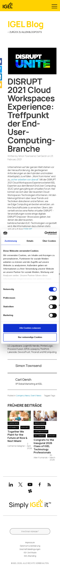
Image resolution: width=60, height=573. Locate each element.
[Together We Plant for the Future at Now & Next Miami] (19, 420)
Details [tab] (30, 241)
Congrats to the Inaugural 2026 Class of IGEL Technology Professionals (44, 446)
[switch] (53, 298)
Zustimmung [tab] (11, 241)
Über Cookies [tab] (49, 241)
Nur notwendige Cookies (30, 337)
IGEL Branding (30, 556)
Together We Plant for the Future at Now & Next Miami (17, 436)
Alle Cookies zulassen (30, 328)
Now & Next (25, 427)
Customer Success (40, 432)
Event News (36, 395)
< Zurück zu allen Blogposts (25, 32)
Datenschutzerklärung (30, 545)
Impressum (30, 542)
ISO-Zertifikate (30, 552)
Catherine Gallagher (16, 446)
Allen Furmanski (41, 457)
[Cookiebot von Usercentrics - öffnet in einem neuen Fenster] (44, 233)
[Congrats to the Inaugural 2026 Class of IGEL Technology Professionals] (45, 420)
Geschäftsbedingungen (30, 549)
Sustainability (13, 427)
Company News (23, 395)
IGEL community (39, 436)
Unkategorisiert (39, 423)
